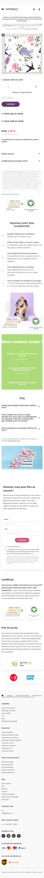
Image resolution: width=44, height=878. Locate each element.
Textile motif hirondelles (31, 28)
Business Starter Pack (8, 772)
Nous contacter (6, 783)
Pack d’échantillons (7, 767)
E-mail (5, 529)
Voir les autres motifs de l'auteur (10, 194)
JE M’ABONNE (22, 540)
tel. (2, 810)
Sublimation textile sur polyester (11, 740)
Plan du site (5, 799)
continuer (11, 104)
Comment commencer (8, 708)
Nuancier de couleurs (8, 770)
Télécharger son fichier (8, 710)
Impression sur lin (7, 748)
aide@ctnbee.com (14, 441)
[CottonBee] (12, 9)
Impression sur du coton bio (10, 737)
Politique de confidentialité (10, 797)
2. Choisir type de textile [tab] (12, 113)
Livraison (4, 791)
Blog (3, 718)
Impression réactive (8, 751)
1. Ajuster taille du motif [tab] (12, 79)
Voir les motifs (6, 713)
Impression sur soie (7, 743)
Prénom (6, 519)
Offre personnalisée (8, 762)
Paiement (4, 789)
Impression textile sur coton (10, 735)
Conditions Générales (8, 794)
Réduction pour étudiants (9, 721)
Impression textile (7, 732)
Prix (3, 716)
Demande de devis (7, 764)
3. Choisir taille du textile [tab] (13, 121)
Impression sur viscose (8, 745)
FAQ (3, 786)
